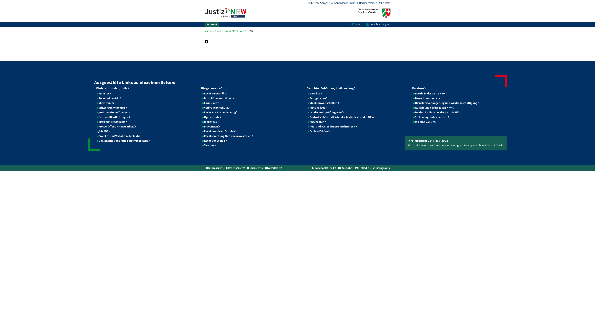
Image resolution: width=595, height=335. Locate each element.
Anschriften (317, 122)
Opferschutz (211, 117)
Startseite (210, 31)
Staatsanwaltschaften (323, 103)
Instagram (382, 168)
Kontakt (385, 3)
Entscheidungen (379, 24)
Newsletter (274, 168)
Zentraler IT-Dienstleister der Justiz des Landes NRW (342, 117)
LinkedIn (363, 168)
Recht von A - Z (241, 31)
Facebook (321, 168)
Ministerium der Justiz (111, 88)
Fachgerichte (318, 98)
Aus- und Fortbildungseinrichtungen (332, 126)
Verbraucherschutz (216, 107)
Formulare (210, 103)
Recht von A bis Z (214, 140)
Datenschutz (236, 168)
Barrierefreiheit (368, 3)
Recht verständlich (215, 93)
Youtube (347, 168)
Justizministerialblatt (112, 122)
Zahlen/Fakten (319, 131)
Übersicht (255, 168)
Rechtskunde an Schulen (219, 131)
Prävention (211, 126)
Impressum (215, 168)
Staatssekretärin (109, 98)
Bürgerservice (223, 31)
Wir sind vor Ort (425, 122)
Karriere (418, 88)
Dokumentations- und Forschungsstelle (123, 140)
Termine (209, 145)
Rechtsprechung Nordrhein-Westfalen (227, 136)
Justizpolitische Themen (113, 112)
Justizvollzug (317, 107)
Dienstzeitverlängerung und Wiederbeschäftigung (446, 103)
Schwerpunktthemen (112, 107)
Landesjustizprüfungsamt (326, 112)
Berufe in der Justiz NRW (430, 93)
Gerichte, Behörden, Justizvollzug (330, 88)
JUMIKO (103, 131)
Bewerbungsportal (426, 98)
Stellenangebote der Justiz (431, 117)
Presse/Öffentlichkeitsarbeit (116, 126)
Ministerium (106, 103)
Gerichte (315, 93)
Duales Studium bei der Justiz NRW (436, 112)
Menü (214, 24)
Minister (104, 93)
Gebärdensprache (344, 3)
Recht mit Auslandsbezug (220, 112)
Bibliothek (210, 122)
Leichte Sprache (320, 3)
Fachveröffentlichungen (114, 117)
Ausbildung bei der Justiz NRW (434, 107)
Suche (357, 24)
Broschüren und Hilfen (218, 98)
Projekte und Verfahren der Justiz (119, 136)
